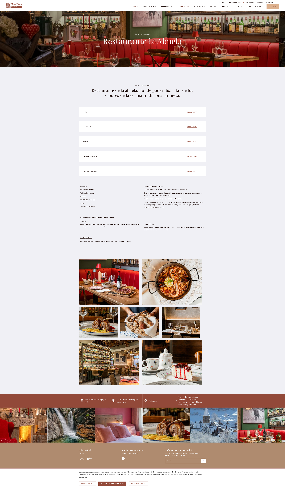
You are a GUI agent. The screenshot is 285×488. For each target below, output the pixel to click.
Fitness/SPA (166, 7)
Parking (213, 7)
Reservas (273, 7)
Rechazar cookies (138, 483)
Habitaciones (150, 7)
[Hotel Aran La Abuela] (14, 9)
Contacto (260, 2)
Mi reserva (269, 2)
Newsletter (223, 2)
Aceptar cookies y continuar (112, 483)
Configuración (87, 483)
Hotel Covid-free (235, 2)
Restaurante (183, 7)
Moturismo (199, 7)
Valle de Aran (255, 7)
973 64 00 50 (249, 2)
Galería (240, 7)
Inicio (136, 7)
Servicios (227, 7)
